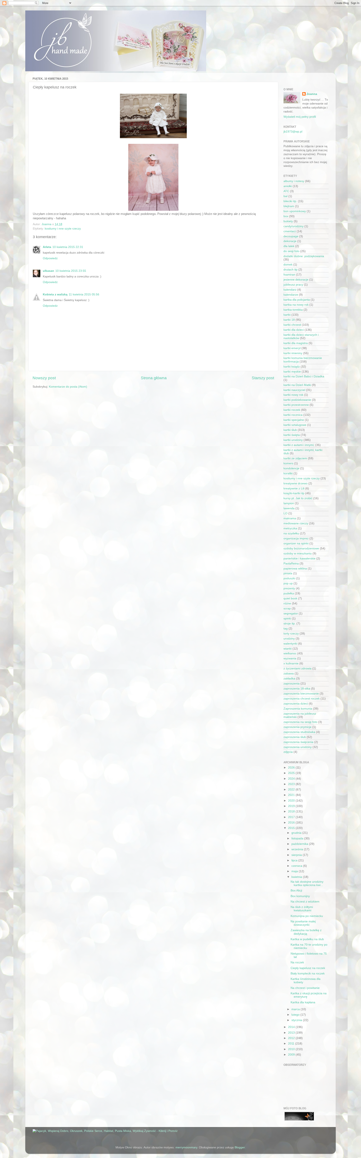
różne (287, 603)
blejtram (288, 206)
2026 (292, 767)
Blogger (240, 1147)
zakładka (289, 678)
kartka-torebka (293, 309)
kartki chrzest (292, 324)
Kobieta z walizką (55, 294)
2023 (292, 784)
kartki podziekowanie (297, 399)
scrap (287, 608)
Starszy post (263, 378)
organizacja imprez (296, 538)
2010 (292, 1049)
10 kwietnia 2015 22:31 (67, 247)
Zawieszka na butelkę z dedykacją (306, 932)
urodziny (289, 638)
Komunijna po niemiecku (307, 916)
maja (295, 871)
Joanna (311, 94)
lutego (295, 1014)
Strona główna (154, 378)
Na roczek (297, 962)
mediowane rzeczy (295, 523)
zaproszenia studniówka (299, 732)
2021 (292, 795)
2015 (292, 828)
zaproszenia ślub (294, 737)
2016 (292, 822)
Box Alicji (296, 890)
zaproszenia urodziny (297, 747)
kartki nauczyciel (294, 390)
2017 (292, 817)
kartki (287, 314)
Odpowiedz (50, 258)
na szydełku (291, 533)
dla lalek (288, 246)
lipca (294, 860)
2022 (292, 789)
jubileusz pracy (293, 284)
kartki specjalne (293, 419)
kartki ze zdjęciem (295, 458)
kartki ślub (290, 430)
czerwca (297, 865)
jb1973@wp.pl (292, 131)
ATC (286, 191)
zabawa (288, 673)
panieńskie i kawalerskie (299, 558)
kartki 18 (289, 319)
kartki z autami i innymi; (298, 445)
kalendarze (290, 294)
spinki (287, 618)
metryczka (290, 528)
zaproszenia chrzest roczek (301, 698)
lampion (288, 503)
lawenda (289, 508)
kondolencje (291, 468)
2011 (291, 1043)
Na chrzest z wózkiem (305, 901)
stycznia (297, 1020)
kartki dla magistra (295, 343)
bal (285, 196)
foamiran (289, 274)
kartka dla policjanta (296, 299)
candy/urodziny (293, 226)
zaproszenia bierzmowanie (301, 693)
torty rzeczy (291, 633)
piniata (287, 573)
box (285, 216)
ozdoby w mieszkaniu (297, 553)
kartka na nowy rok (296, 304)
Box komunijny (300, 896)
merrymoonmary (186, 1147)
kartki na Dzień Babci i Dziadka (303, 376)
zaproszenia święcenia (298, 742)
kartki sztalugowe (294, 424)
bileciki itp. (290, 201)
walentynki (290, 643)
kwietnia (297, 876)
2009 (292, 1054)
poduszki (289, 578)
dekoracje (289, 241)
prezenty (289, 588)
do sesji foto (291, 251)
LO (285, 513)
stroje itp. (289, 623)
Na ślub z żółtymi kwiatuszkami (302, 908)
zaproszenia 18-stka (296, 688)
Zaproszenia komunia (297, 708)
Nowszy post (44, 378)
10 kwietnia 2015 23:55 (70, 270)
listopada (297, 838)
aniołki (287, 186)
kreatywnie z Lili (293, 488)
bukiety (288, 221)
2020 (292, 800)
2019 (292, 806)
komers (288, 463)
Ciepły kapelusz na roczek (308, 968)
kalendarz (289, 289)
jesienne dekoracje (295, 279)
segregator (290, 613)
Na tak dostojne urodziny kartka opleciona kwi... (307, 883)
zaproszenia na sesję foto (300, 722)
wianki (287, 648)
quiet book (290, 598)
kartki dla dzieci (293, 329)
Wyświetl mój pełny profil (299, 116)
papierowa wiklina (295, 568)
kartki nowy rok (293, 394)
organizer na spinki (296, 543)
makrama (289, 518)
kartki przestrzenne (296, 404)
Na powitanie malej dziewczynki (303, 923)
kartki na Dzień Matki (297, 385)
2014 (292, 1027)
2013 (292, 1032)
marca (296, 1009)
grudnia (296, 832)
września (297, 849)
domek (287, 264)
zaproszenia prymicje (297, 727)
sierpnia (297, 855)
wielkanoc (289, 653)
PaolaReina (291, 563)
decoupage (290, 236)
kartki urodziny (293, 440)
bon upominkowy (294, 211)
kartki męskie (292, 371)
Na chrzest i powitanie (305, 987)
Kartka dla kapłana (303, 1002)
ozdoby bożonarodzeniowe (301, 548)
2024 (292, 778)
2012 (292, 1038)
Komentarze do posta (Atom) (68, 386)
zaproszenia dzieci (295, 703)
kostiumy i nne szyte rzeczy (63, 228)
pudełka (288, 593)
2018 (292, 811)
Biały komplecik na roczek (308, 973)
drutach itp (290, 269)
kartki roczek (291, 409)
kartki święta (291, 435)
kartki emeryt (292, 348)
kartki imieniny (292, 353)
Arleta (47, 247)
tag (285, 628)
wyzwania (289, 658)
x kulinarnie (291, 663)
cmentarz (289, 231)
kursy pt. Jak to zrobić (297, 498)
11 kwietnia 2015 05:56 (84, 294)
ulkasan (48, 270)
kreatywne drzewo (295, 483)
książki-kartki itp (293, 493)
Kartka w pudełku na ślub (307, 939)
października (300, 843)
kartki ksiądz (291, 366)
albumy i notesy (293, 181)
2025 (292, 773)
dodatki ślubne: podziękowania (303, 256)
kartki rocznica (293, 414)
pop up (288, 583)
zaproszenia (291, 683)
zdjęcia (288, 751)
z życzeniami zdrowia (297, 668)
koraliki (288, 473)
